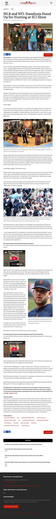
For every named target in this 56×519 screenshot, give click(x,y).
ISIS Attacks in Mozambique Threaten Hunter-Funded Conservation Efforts (24, 455)
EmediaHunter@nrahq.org (9, 482)
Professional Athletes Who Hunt (11, 425)
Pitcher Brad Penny (41, 417)
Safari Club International (42, 420)
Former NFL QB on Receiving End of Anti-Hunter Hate (18, 449)
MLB (18, 417)
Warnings (16, 513)
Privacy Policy (5, 513)
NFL (19, 420)
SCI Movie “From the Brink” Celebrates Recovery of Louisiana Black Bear (23, 444)
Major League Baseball (9, 417)
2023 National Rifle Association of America (29, 513)
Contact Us (11, 513)
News (12, 9)
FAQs (20, 513)
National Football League (10, 420)
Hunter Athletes (25, 425)
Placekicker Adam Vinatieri (28, 420)
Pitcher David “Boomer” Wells (27, 417)
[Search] (51, 3)
